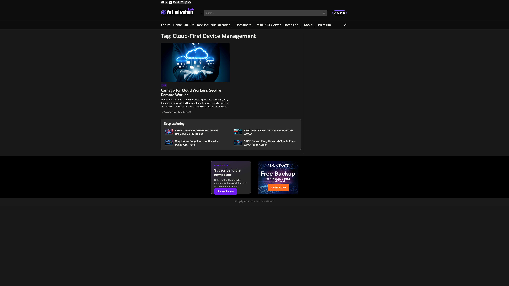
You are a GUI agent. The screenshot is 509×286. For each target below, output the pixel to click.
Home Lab (291, 25)
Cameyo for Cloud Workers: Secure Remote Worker (191, 92)
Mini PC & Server (269, 25)
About (308, 25)
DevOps (202, 25)
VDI (164, 85)
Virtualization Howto (264, 201)
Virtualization (220, 25)
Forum (165, 25)
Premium (324, 25)
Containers (243, 25)
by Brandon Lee (168, 112)
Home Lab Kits (183, 25)
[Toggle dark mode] (345, 25)
